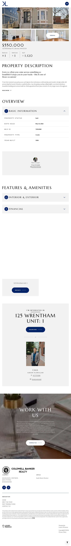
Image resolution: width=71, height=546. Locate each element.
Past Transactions (8, 504)
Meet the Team (7, 502)
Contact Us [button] (6, 506)
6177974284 (36, 165)
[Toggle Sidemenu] (67, 4)
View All (52, 35)
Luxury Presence (63, 527)
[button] (35, 443)
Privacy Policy (62, 532)
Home (4, 500)
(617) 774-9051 (6, 480)
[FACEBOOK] (4, 487)
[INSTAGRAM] (8, 487)
